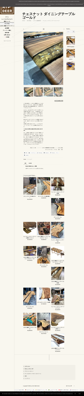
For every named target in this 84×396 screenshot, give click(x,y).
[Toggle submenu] (13, 24)
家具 (59, 149)
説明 (25, 163)
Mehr (80, 393)
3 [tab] (39, 86)
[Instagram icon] (4, 40)
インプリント (27, 378)
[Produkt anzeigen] (35, 179)
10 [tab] (51, 86)
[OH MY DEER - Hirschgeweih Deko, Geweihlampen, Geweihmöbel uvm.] (7, 7)
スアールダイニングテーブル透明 (43, 302)
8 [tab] (47, 86)
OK (75, 393)
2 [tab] (37, 86)
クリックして (33, 144)
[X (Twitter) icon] (7, 40)
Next (62, 91)
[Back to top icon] (74, 386)
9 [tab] (49, 86)
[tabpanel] (43, 58)
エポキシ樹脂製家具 (37, 20)
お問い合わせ (27, 366)
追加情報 (30, 163)
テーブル (55, 149)
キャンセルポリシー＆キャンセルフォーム (33, 373)
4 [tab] (40, 86)
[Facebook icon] (5, 40)
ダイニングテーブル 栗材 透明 (43, 196)
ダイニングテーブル (48, 149)
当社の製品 (29, 20)
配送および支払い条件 (29, 368)
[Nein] (82, 393)
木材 (62, 149)
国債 (26, 376)
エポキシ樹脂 (60, 147)
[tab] (25, 163)
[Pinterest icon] (71, 386)
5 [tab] (42, 86)
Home (23, 20)
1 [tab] (35, 86)
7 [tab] (46, 86)
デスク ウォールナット (43, 331)
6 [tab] (44, 86)
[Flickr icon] (8, 40)
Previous (23, 91)
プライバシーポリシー (29, 371)
